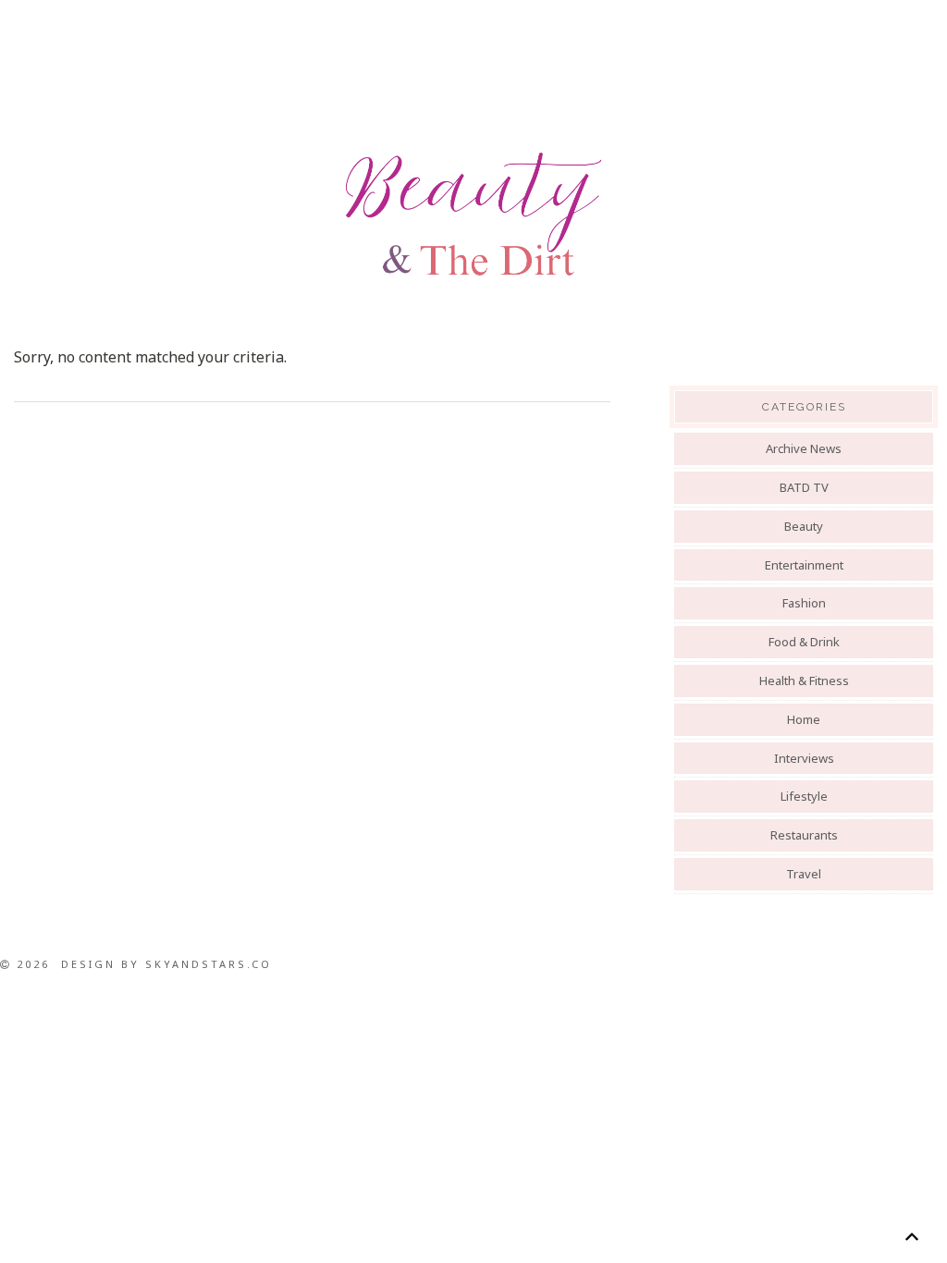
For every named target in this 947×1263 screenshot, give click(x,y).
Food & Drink (804, 641)
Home (803, 719)
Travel (803, 873)
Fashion (804, 603)
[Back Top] (911, 1237)
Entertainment (804, 565)
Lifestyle (804, 796)
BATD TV (804, 487)
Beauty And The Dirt (473, 214)
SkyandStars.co (208, 964)
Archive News (804, 448)
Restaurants (804, 835)
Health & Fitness (804, 680)
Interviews (804, 758)
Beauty (803, 526)
